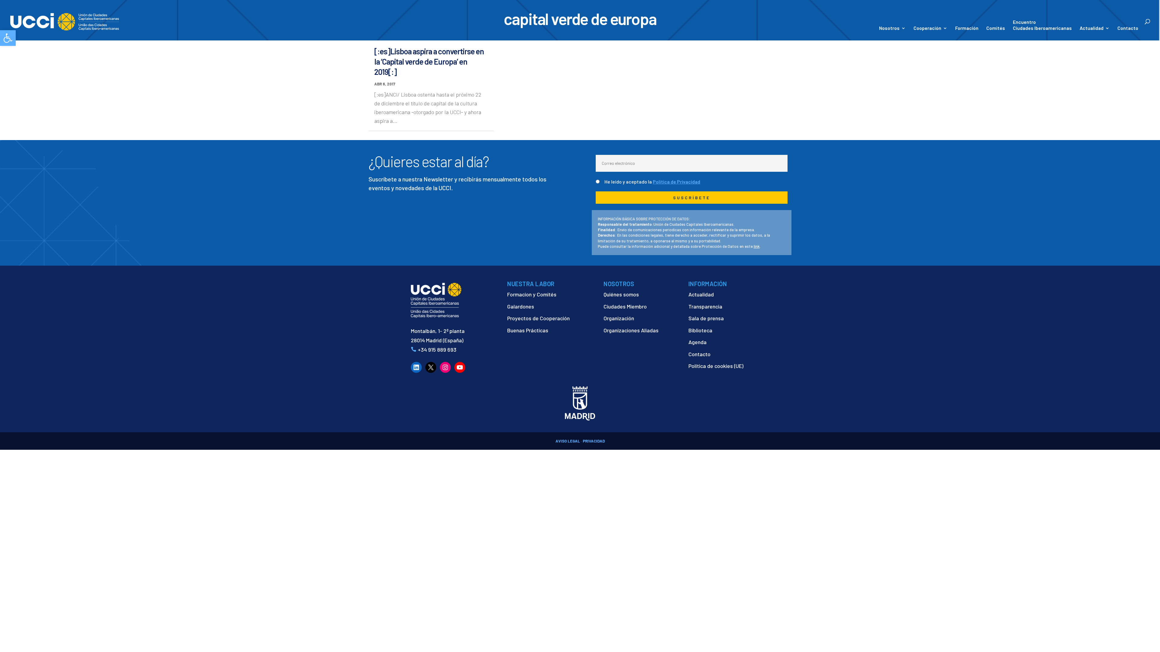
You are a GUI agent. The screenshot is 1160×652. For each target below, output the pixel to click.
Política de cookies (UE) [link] (715, 366)
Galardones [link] (520, 306)
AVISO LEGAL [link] (568, 441)
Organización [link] (619, 318)
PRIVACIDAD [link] (594, 441)
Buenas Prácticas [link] (527, 330)
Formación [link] (966, 28)
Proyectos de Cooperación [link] (538, 318)
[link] (8, 38)
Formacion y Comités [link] (531, 294)
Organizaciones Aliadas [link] (631, 330)
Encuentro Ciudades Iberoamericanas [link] (1042, 25)
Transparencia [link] (705, 306)
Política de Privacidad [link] (676, 181)
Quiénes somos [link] (621, 294)
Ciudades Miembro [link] (625, 306)
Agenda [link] (697, 342)
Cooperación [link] (927, 28)
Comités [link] (995, 28)
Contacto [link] (1127, 28)
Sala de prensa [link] (706, 318)
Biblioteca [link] (700, 330)
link (757, 246)
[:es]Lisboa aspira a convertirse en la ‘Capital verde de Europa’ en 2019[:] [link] (429, 61)
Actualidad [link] (1092, 28)
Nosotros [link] (889, 28)
